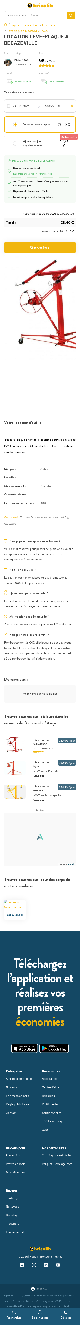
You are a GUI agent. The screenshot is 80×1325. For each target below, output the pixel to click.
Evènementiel (15, 1232)
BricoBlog (48, 1095)
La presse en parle (17, 1095)
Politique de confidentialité (51, 1108)
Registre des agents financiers (47, 1306)
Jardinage (12, 1198)
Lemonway (18, 1295)
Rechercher (14, 1317)
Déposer (66, 1317)
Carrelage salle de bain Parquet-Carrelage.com (57, 1159)
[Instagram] (34, 1265)
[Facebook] (22, 1265)
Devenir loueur (15, 1172)
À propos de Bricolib (19, 1078)
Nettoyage (12, 1206)
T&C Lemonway (52, 1121)
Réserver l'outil (40, 247)
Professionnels (15, 1164)
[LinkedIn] (46, 1265)
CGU (45, 1130)
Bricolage (12, 1215)
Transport (12, 1223)
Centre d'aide (50, 1087)
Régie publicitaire (17, 1104)
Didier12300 (21, 60)
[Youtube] (58, 1265)
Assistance (49, 1078)
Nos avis (11, 1087)
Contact (11, 1112)
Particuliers (13, 1155)
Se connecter (40, 1317)
